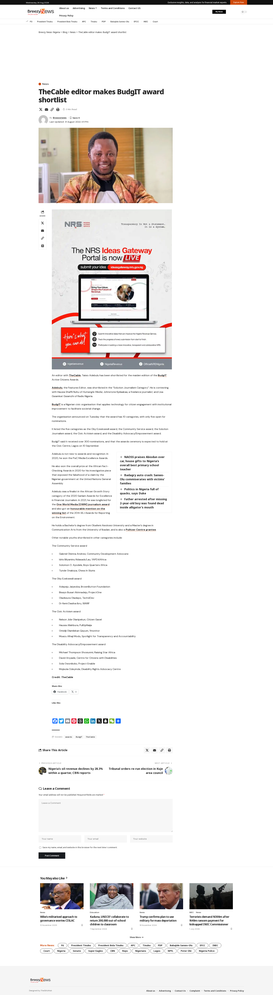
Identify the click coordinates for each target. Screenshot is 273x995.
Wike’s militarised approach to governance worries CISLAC (58, 918)
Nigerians (140, 950)
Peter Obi (186, 950)
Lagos (157, 950)
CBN (112, 950)
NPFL (170, 950)
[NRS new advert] (112, 289)
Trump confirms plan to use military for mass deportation (158, 918)
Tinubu (94, 21)
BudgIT (162, 375)
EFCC (136, 21)
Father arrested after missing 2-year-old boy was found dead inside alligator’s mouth (143, 503)
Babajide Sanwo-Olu (119, 21)
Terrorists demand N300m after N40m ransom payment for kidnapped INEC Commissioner (209, 920)
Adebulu (57, 387)
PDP (104, 21)
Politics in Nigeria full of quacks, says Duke (139, 491)
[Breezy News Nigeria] (40, 980)
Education (94, 912)
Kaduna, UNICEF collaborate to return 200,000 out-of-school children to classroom (109, 920)
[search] (236, 12)
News (45, 84)
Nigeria (61, 950)
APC (84, 21)
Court (155, 21)
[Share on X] (41, 109)
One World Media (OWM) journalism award (82, 504)
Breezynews (60, 117)
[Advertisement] (106, 57)
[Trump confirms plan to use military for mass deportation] (161, 896)
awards (68, 737)
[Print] (58, 109)
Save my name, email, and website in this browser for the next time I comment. (79, 847)
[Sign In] (230, 12)
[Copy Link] (52, 109)
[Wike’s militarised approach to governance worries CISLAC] (62, 896)
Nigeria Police (207, 950)
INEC (146, 21)
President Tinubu (45, 21)
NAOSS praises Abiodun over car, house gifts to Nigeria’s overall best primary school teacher (142, 463)
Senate (77, 950)
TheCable (90, 737)
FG (31, 21)
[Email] (46, 109)
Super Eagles (95, 950)
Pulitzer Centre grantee (141, 529)
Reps (125, 950)
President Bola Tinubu (67, 21)
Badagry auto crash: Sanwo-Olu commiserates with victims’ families (142, 479)
